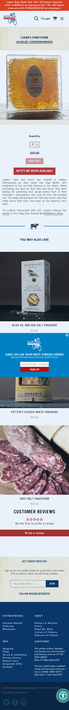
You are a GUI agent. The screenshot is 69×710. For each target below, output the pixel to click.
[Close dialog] (67, 335)
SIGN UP (34, 369)
